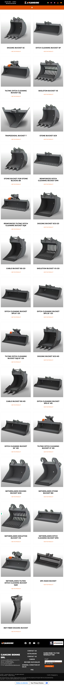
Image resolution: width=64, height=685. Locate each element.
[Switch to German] (57, 3)
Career (14, 1)
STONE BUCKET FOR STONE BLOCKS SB (16, 180)
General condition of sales (31, 666)
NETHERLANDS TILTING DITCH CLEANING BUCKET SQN (16, 583)
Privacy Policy (57, 663)
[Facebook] (25, 643)
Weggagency (54, 675)
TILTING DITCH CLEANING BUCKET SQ (16, 92)
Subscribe (49, 666)
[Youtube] (34, 643)
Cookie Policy (11, 675)
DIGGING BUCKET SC (16, 48)
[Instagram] (38, 643)
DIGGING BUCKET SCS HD (48, 356)
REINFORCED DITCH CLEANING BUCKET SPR (48, 180)
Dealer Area (8, 1)
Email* (46, 659)
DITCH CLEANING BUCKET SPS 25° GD (48, 312)
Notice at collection (22, 683)
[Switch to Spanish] (61, 3)
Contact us (32, 651)
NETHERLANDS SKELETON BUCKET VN (16, 537)
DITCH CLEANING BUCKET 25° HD (16, 447)
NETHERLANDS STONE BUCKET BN (48, 492)
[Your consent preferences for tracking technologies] (1, 513)
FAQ (32, 670)
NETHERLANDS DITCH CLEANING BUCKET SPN (48, 537)
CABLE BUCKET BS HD (15, 401)
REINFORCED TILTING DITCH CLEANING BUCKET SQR (16, 224)
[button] (32, 7)
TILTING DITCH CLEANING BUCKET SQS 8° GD (16, 357)
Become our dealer (11, 3)
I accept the (49, 663)
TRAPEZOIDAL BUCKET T (16, 136)
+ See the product (16, 51)
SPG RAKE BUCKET (48, 581)
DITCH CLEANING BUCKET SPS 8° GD (16, 312)
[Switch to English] (51, 3)
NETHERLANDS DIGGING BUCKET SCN (15, 492)
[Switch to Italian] (48, 3)
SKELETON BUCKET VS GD (48, 268)
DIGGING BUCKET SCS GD (48, 223)
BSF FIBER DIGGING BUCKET (16, 628)
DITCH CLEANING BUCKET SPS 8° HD (48, 402)
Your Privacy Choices (37, 683)
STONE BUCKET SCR (48, 136)
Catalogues (32, 654)
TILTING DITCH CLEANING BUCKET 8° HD (48, 447)
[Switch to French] (54, 3)
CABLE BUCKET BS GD (15, 268)
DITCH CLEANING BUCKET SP (48, 48)
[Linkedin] (30, 643)
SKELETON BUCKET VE (48, 91)
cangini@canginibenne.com (12, 665)
